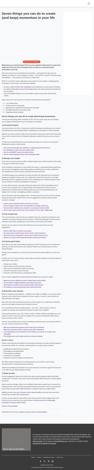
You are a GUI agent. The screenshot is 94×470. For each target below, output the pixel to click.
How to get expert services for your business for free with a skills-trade (28, 210)
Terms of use (60, 457)
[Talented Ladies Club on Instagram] (52, 461)
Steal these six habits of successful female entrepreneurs (23, 285)
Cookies (39, 457)
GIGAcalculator (37, 441)
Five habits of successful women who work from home (22, 287)
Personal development (31, 62)
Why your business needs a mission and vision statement (24, 329)
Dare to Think (49, 465)
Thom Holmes (13, 406)
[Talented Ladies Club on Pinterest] (48, 461)
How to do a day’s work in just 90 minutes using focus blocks (25, 237)
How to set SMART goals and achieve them (19, 152)
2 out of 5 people (9, 93)
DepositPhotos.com (60, 441)
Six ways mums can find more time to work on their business (25, 233)
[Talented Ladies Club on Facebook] (40, 461)
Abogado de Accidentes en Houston (44, 443)
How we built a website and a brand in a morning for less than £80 (26, 208)
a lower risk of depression (20, 394)
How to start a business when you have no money (21, 203)
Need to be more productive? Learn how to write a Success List (26, 235)
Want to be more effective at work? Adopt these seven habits (25, 280)
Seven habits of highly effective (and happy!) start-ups (22, 282)
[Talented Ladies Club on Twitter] (44, 461)
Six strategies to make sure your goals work (19, 150)
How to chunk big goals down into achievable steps (21, 154)
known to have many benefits (31, 392)
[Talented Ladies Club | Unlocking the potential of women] (21, 3)
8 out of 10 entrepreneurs (29, 89)
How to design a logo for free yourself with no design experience (26, 206)
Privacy (33, 457)
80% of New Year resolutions (21, 87)
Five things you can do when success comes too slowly (23, 336)
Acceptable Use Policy (48, 457)
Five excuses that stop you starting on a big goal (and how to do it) (27, 148)
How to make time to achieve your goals (17, 231)
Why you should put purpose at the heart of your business (24, 327)
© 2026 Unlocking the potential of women (47, 467)
